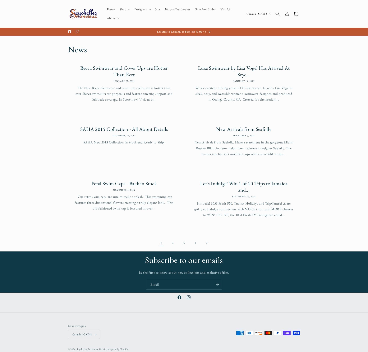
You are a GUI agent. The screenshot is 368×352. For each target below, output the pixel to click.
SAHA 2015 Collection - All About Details (124, 129)
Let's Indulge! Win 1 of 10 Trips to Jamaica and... (244, 186)
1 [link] (161, 243)
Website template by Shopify (113, 349)
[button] (124, 9)
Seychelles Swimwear (87, 349)
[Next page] (206, 242)
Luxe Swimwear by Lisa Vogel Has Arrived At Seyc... (244, 71)
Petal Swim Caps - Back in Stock (124, 183)
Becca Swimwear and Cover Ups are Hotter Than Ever (124, 71)
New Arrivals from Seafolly (244, 129)
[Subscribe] (217, 285)
